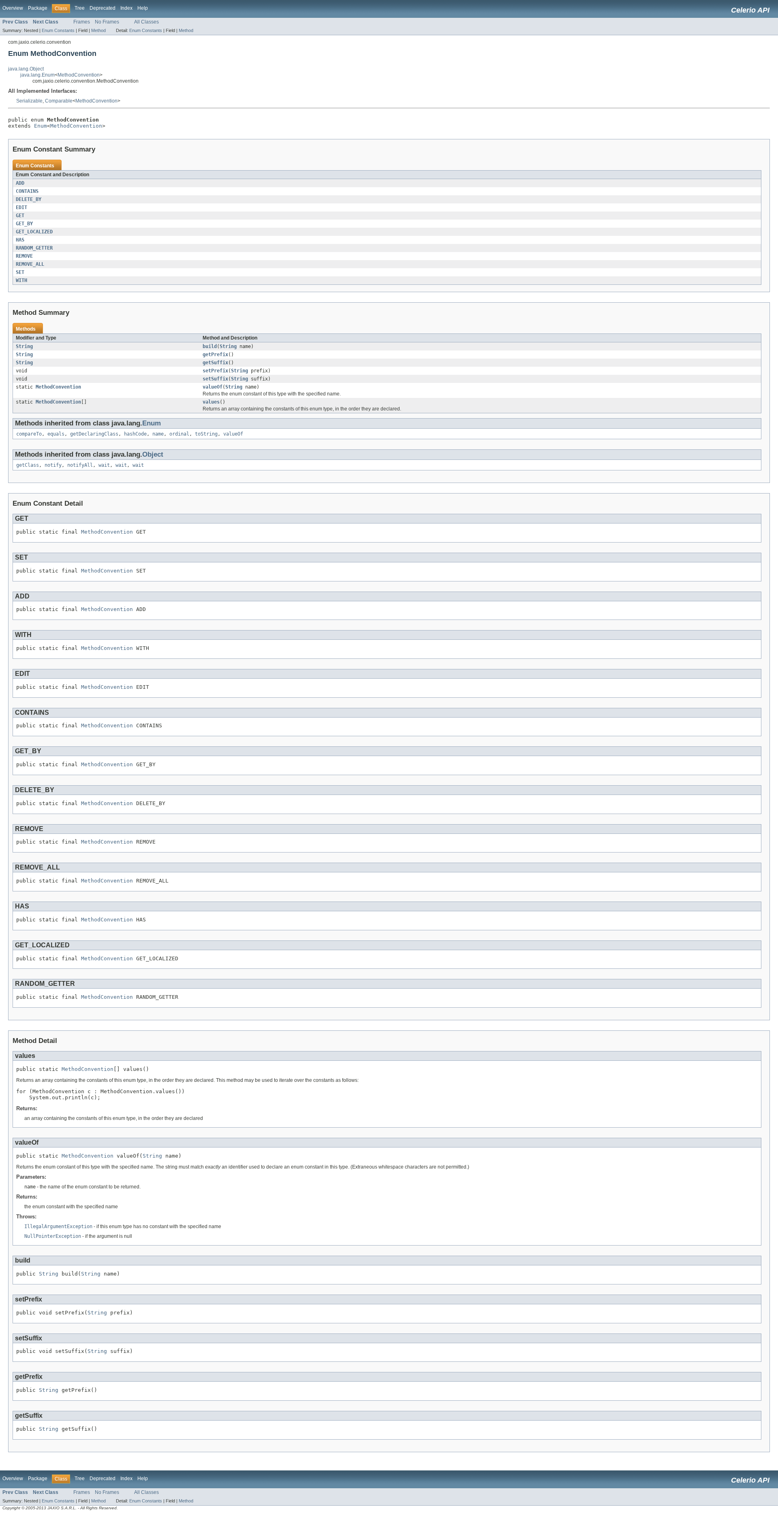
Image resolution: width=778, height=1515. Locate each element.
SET (20, 272)
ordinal (179, 434)
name (158, 434)
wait (104, 465)
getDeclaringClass (94, 434)
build (210, 346)
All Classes (146, 22)
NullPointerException (52, 1236)
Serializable (29, 101)
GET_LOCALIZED (34, 232)
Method (98, 30)
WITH (21, 280)
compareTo (29, 434)
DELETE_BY (28, 199)
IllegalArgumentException (58, 1226)
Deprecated (102, 8)
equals (55, 434)
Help (142, 8)
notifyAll (80, 465)
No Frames (107, 22)
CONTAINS (27, 191)
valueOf (212, 387)
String (24, 346)
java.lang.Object (26, 69)
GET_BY (24, 224)
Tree (80, 8)
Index (126, 8)
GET (20, 215)
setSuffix (215, 379)
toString (206, 434)
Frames (81, 22)
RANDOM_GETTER (34, 248)
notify (53, 465)
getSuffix (215, 362)
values (211, 402)
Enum (40, 126)
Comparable (59, 101)
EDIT (21, 207)
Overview (12, 8)
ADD (20, 183)
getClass (27, 465)
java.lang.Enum (37, 75)
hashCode (135, 434)
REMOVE (24, 256)
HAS (20, 240)
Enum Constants (58, 30)
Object (152, 454)
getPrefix (215, 354)
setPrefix (215, 371)
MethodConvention (79, 75)
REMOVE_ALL (30, 264)
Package (37, 8)
